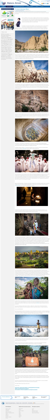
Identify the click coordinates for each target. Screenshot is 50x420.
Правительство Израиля (7, 42)
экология (3, 58)
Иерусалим (4, 37)
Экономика (7, 410)
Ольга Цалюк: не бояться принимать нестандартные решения (26, 389)
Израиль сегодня (8, 408)
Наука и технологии (8, 411)
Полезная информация (6, 396)
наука (5, 48)
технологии (4, 54)
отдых (10, 51)
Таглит (33, 408)
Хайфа (2, 45)
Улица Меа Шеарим (18, 185)
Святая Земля (10, 43)
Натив (2, 42)
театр (8, 52)
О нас (37, 6)
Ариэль (7, 34)
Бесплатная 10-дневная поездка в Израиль (26, 397)
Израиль (9, 37)
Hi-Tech (2, 34)
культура (4, 47)
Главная (3, 6)
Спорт (2, 44)
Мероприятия (21, 408)
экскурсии (3, 59)
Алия (5, 34)
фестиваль (8, 56)
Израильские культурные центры (19, 6)
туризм (10, 54)
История (10, 39)
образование (8, 50)
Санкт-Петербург (21, 410)
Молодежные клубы (35, 410)
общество (4, 51)
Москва (20, 409)
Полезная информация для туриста (34, 397)
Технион (10, 44)
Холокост (6, 45)
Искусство (6, 39)
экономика (9, 58)
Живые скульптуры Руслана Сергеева (22, 388)
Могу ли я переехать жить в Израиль (44, 397)
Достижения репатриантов (20, 10)
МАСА (10, 41)
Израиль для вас (10, 3)
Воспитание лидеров (35, 411)
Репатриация (4, 43)
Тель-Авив (6, 44)
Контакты (42, 6)
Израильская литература (5, 38)
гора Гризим (24, 148)
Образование (7, 409)
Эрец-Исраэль (10, 45)
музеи (2, 48)
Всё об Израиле (9, 6)
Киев (19, 411)
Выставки (3, 35)
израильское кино (8, 46)
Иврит (7, 36)
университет (4, 55)
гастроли (4, 46)
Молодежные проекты (30, 6)
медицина (9, 47)
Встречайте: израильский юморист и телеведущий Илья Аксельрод (27, 387)
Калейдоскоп (5, 41)
